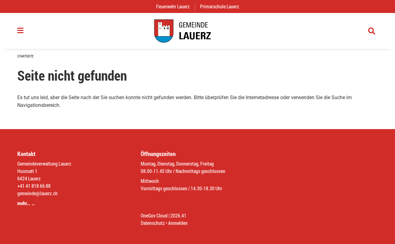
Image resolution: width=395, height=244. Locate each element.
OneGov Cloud (154, 215)
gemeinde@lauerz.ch (37, 193)
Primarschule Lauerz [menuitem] (222, 6)
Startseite (25, 56)
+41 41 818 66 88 (34, 186)
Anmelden (178, 223)
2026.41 (178, 215)
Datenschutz (153, 223)
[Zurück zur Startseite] (197, 31)
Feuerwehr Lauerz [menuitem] (175, 6)
